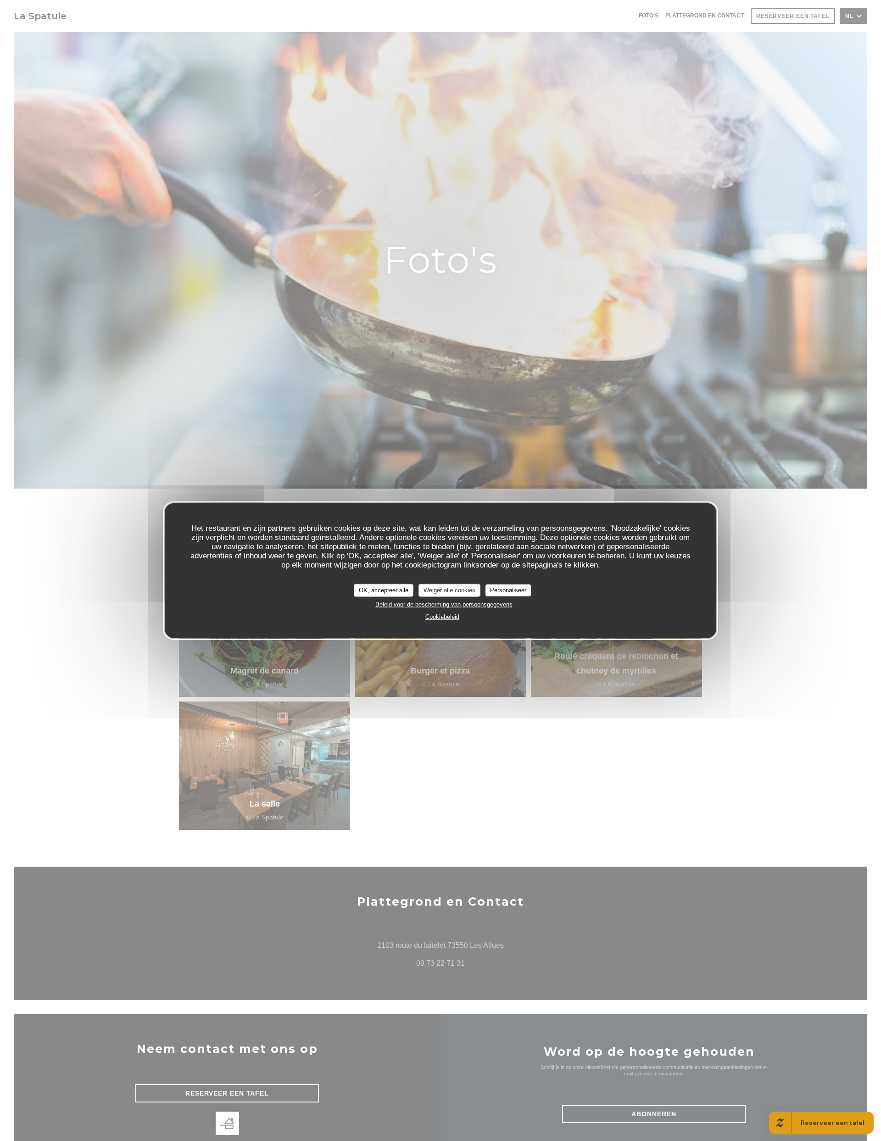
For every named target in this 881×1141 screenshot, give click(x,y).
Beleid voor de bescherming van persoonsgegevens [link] (444, 604)
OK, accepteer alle (383, 589)
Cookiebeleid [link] (442, 616)
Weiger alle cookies (449, 589)
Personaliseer (508, 589)
